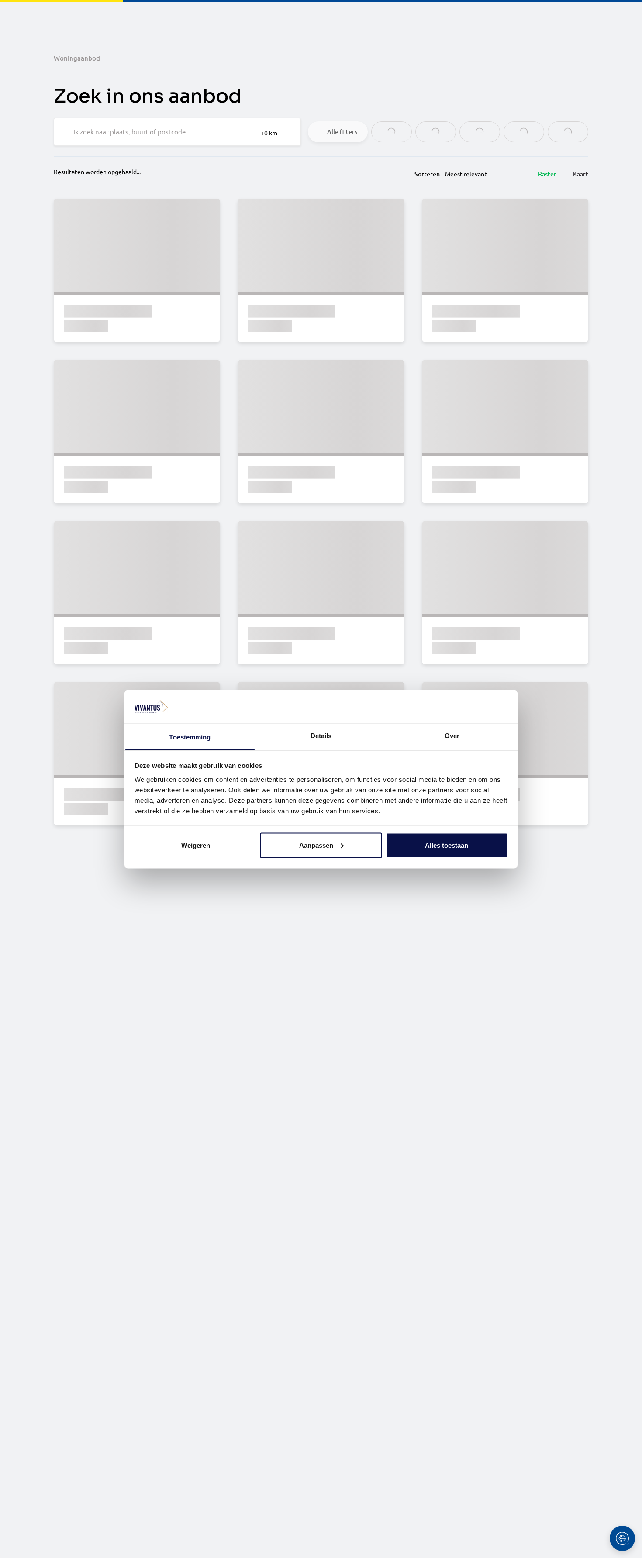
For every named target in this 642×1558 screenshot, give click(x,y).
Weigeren (195, 845)
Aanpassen (316, 845)
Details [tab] (321, 735)
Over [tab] (452, 735)
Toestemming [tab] (190, 736)
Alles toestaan (446, 845)
